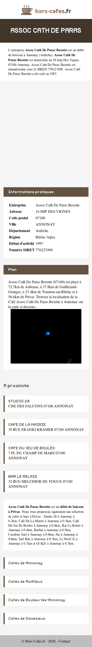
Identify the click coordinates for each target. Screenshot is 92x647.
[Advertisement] (46, 134)
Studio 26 (50, 516)
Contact (64, 640)
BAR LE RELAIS (22, 476)
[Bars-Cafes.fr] (46, 9)
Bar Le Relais (71, 525)
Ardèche (45, 55)
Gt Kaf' (41, 543)
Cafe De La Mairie (31, 521)
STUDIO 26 (19, 401)
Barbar (38, 530)
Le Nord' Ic (67, 539)
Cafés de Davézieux (27, 618)
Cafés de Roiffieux (25, 581)
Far (58, 534)
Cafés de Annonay (25, 563)
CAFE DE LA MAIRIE (27, 425)
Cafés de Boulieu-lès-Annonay (36, 600)
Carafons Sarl (17, 534)
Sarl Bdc (24, 539)
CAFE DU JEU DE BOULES (31, 448)
